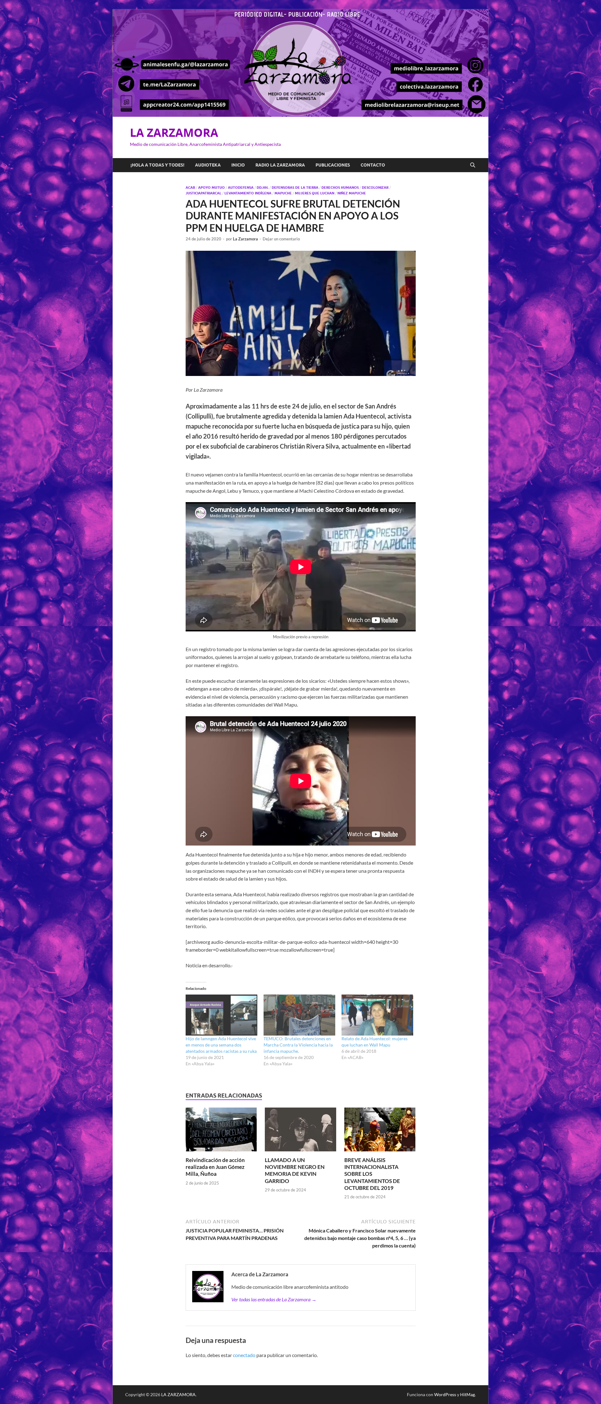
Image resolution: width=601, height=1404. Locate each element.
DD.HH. (263, 187)
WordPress (445, 1394)
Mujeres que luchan (314, 193)
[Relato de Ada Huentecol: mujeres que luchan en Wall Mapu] (377, 1015)
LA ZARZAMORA (174, 132)
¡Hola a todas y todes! (157, 164)
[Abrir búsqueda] (472, 165)
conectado (244, 1355)
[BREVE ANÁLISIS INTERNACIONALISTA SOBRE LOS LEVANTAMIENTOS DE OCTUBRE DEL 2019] (380, 1131)
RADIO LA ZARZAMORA (280, 164)
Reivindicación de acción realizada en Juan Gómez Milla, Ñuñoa (215, 1167)
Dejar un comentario (281, 238)
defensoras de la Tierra (295, 187)
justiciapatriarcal (203, 193)
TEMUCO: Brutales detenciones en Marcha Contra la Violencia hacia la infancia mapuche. (298, 1045)
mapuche (283, 193)
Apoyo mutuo (211, 187)
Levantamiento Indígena (247, 193)
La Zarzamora (245, 238)
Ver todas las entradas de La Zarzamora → (273, 1299)
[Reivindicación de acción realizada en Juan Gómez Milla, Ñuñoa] (221, 1131)
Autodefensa (241, 187)
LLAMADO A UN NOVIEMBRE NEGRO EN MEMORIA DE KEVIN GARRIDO (295, 1170)
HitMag (467, 1394)
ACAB (190, 187)
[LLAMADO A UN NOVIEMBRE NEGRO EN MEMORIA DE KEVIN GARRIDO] (300, 1131)
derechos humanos (340, 187)
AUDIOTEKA (208, 164)
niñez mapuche (351, 193)
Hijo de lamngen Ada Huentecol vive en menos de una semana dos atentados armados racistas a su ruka (221, 1045)
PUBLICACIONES (333, 164)
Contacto (373, 164)
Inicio (238, 164)
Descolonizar (375, 187)
